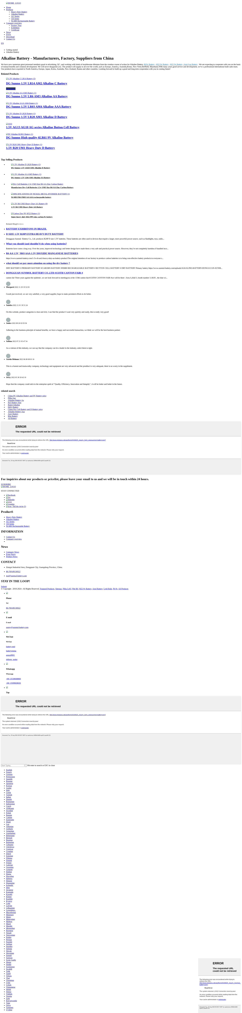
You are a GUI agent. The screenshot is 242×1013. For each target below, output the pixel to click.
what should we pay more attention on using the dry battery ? (38, 263)
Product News (11, 557)
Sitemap (58, 589)
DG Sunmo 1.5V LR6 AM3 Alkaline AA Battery (37, 96)
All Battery (12, 418)
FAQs (8, 34)
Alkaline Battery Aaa (16, 412)
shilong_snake (11, 659)
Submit (4, 586)
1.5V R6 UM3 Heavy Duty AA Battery (27, 207)
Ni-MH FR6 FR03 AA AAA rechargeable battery (31, 197)
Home (8, 7)
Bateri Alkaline (14, 405)
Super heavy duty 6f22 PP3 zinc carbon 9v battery (32, 217)
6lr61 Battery (13, 407)
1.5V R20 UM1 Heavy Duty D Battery (30, 147)
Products (9, 10)
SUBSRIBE (6, 484)
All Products (123, 589)
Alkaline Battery (17, 14)
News (8, 32)
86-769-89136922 (13, 571)
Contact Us (10, 39)
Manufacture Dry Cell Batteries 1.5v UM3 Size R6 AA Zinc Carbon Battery (42, 187)
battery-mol (10, 647)
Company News (12, 552)
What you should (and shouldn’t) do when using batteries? (36, 243)
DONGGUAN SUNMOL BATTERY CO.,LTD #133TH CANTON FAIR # (44, 273)
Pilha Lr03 (67, 589)
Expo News (11, 554)
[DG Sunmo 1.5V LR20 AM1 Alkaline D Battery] (21, 114)
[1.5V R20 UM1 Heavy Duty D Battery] (24, 144)
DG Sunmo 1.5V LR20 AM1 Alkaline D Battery (36, 117)
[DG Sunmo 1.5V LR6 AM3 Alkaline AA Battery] (21, 93)
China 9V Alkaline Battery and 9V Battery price (27, 396)
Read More (10, 89)
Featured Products (47, 589)
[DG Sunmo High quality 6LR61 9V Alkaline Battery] (19, 134)
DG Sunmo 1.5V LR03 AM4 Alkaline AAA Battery (38, 106)
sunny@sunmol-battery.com (17, 627)
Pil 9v (115, 589)
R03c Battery (149, 64)
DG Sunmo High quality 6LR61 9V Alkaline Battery (39, 137)
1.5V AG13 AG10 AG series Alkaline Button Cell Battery (42, 127)
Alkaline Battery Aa (16, 400)
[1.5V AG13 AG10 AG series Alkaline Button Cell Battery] (9, 124)
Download (10, 37)
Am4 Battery (97, 589)
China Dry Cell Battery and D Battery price (25, 409)
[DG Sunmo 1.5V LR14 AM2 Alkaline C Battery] (20, 79)
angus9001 (10, 655)
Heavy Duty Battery (19, 12)
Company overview (14, 23)
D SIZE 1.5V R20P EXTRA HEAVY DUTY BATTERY (35, 234)
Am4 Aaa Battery (191, 64)
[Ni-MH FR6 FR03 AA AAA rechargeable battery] (40, 194)
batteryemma (11, 651)
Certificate (15, 30)
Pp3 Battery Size (14, 403)
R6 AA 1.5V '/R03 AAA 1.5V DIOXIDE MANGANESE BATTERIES (42, 253)
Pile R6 (75, 589)
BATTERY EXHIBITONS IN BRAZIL (26, 229)
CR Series (15, 19)
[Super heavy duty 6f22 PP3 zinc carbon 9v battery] (25, 213)
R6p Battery (13, 416)
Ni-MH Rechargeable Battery (23, 21)
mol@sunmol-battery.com (16, 576)
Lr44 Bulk (108, 589)
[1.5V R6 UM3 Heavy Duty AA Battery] (29, 204)
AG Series (15, 16)
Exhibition (15, 28)
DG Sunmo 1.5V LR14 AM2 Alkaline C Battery (36, 83)
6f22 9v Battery (162, 64)
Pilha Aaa (12, 398)
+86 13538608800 (13, 679)
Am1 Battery (13, 414)
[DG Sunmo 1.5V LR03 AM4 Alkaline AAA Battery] (22, 103)
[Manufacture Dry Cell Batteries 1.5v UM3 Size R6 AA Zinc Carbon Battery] (37, 184)
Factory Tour (16, 25)
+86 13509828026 (13, 683)
